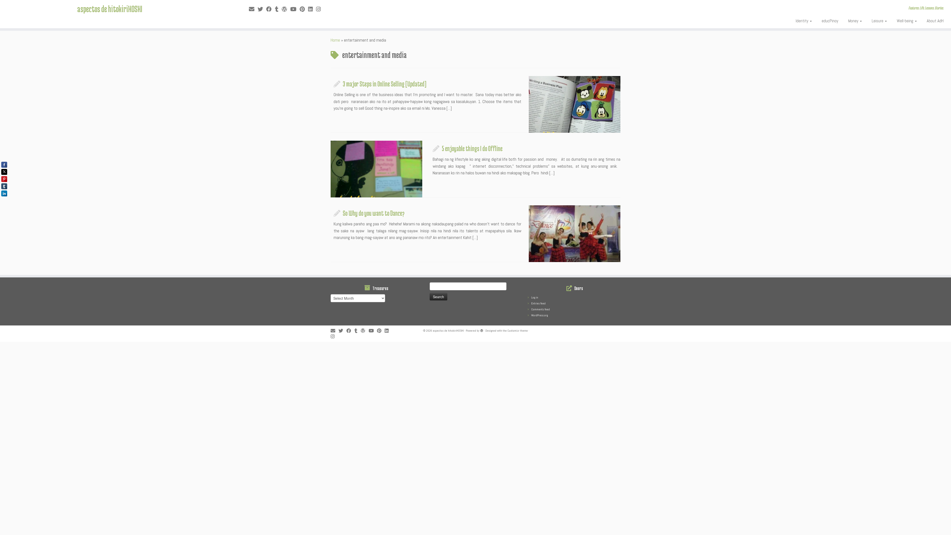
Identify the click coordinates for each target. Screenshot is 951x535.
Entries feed (538, 303)
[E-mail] (253, 9)
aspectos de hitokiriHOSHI (109, 9)
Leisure (878, 21)
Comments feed (540, 309)
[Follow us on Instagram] (320, 9)
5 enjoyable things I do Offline (472, 148)
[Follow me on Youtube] (295, 9)
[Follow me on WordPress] (286, 9)
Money (853, 21)
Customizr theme (517, 330)
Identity (802, 21)
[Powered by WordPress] (481, 330)
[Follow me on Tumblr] (278, 9)
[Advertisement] (120, 353)
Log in (534, 297)
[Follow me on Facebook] (270, 9)
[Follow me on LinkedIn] (312, 9)
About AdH (935, 21)
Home (335, 40)
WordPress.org (539, 315)
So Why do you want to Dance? (373, 213)
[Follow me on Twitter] (262, 9)
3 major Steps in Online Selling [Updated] (384, 84)
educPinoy (830, 21)
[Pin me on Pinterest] (304, 9)
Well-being (905, 21)
